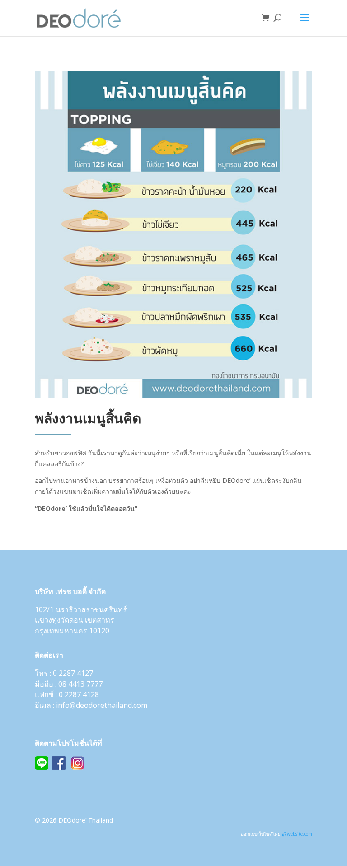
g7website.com (297, 834)
